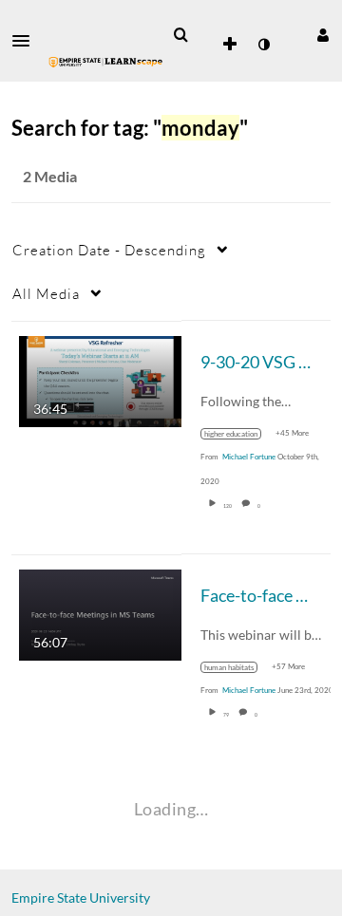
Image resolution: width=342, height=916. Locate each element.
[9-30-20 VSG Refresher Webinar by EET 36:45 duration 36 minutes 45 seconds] (100, 379)
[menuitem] (180, 35)
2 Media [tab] (50, 176)
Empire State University (80, 897)
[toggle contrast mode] (263, 45)
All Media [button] (46, 293)
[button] (26, 41)
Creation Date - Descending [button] (109, 249)
